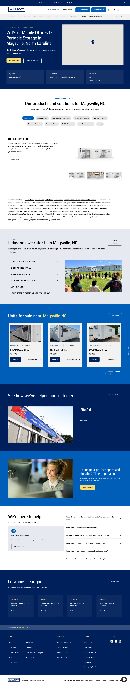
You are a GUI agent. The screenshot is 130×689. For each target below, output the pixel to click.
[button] (124, 679)
